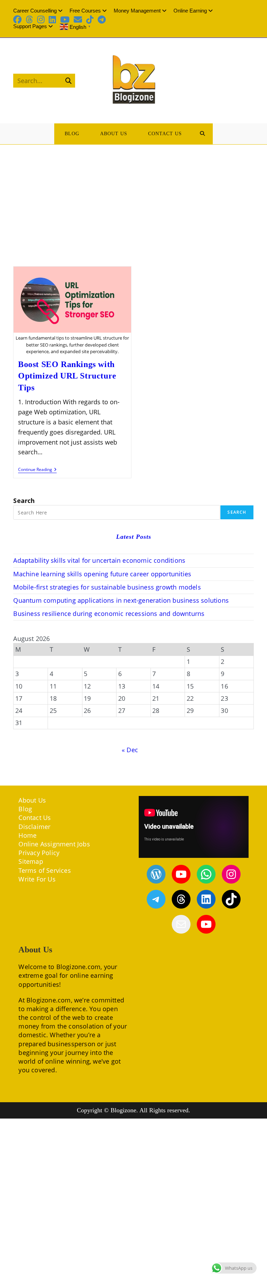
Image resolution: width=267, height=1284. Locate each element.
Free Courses (85, 11)
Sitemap (30, 861)
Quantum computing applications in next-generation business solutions (121, 600)
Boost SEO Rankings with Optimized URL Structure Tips (67, 376)
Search (24, 500)
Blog (25, 809)
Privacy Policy (38, 852)
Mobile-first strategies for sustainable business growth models (107, 587)
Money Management (137, 11)
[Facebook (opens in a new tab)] (18, 19)
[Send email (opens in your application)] (78, 19)
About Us (32, 800)
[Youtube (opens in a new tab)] (65, 19)
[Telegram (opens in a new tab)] (102, 19)
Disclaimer (34, 826)
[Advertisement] (133, 196)
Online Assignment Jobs (54, 844)
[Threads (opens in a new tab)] (29, 19)
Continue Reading (37, 470)
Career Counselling (35, 11)
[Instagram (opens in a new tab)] (41, 19)
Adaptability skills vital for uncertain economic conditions (99, 560)
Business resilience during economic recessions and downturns (108, 613)
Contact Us (34, 817)
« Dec (130, 750)
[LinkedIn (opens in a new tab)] (52, 19)
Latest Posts (133, 536)
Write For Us (36, 879)
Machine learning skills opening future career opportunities (102, 574)
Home (27, 835)
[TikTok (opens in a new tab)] (90, 19)
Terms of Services (44, 870)
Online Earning (190, 11)
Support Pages (30, 26)
